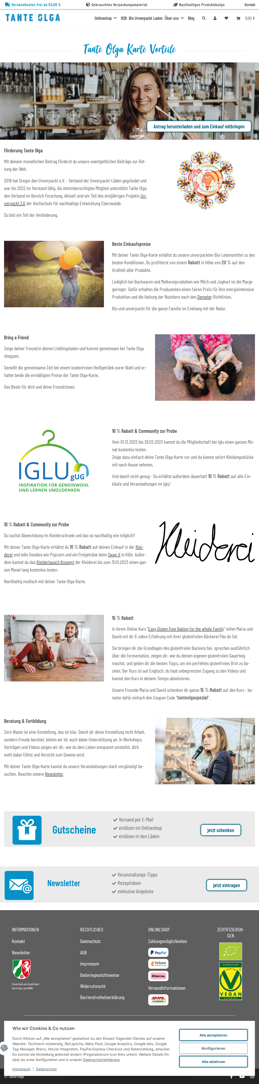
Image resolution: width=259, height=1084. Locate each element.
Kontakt (250, 4)
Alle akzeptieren (213, 1035)
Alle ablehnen (213, 1061)
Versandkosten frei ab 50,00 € (36, 4)
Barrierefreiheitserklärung (102, 997)
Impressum (21, 1069)
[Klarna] (158, 976)
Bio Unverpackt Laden (146, 18)
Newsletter (54, 774)
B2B (124, 18)
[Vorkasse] (158, 964)
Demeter (204, 297)
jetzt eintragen (226, 885)
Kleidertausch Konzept (55, 562)
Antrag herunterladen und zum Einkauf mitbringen (199, 126)
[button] (215, 18)
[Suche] (203, 18)
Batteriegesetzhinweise (99, 975)
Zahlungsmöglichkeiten (167, 941)
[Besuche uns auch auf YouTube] (241, 1076)
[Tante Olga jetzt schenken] (27, 830)
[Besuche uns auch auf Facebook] (231, 1076)
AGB (83, 952)
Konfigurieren (213, 1048)
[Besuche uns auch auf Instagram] (252, 1076)
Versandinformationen (166, 988)
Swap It (114, 554)
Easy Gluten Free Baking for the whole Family (186, 629)
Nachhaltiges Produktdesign (202, 4)
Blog (191, 18)
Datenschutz (46, 1069)
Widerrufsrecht (92, 986)
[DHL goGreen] (158, 999)
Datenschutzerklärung (101, 1059)
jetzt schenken (220, 830)
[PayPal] (158, 952)
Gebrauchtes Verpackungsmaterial (119, 4)
